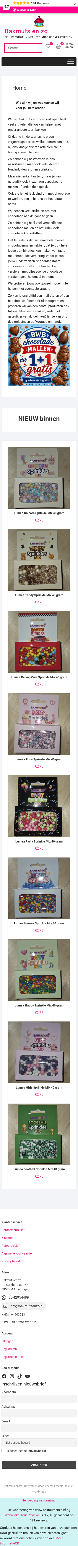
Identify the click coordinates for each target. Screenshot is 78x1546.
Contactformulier (13, 1230)
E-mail (6, 1421)
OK (17, 1543)
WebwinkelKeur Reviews (22, 1515)
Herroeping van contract (39, 1500)
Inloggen (7, 1341)
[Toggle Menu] (70, 62)
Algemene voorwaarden (17, 1253)
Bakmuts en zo (26, 31)
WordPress (39, 1491)
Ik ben (6, 1436)
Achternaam (10, 1406)
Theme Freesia (54, 1486)
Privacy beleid (11, 1261)
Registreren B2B (12, 1357)
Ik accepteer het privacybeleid (26, 1451)
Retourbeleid (10, 1245)
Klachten (7, 1238)
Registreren (9, 1349)
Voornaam (9, 1392)
